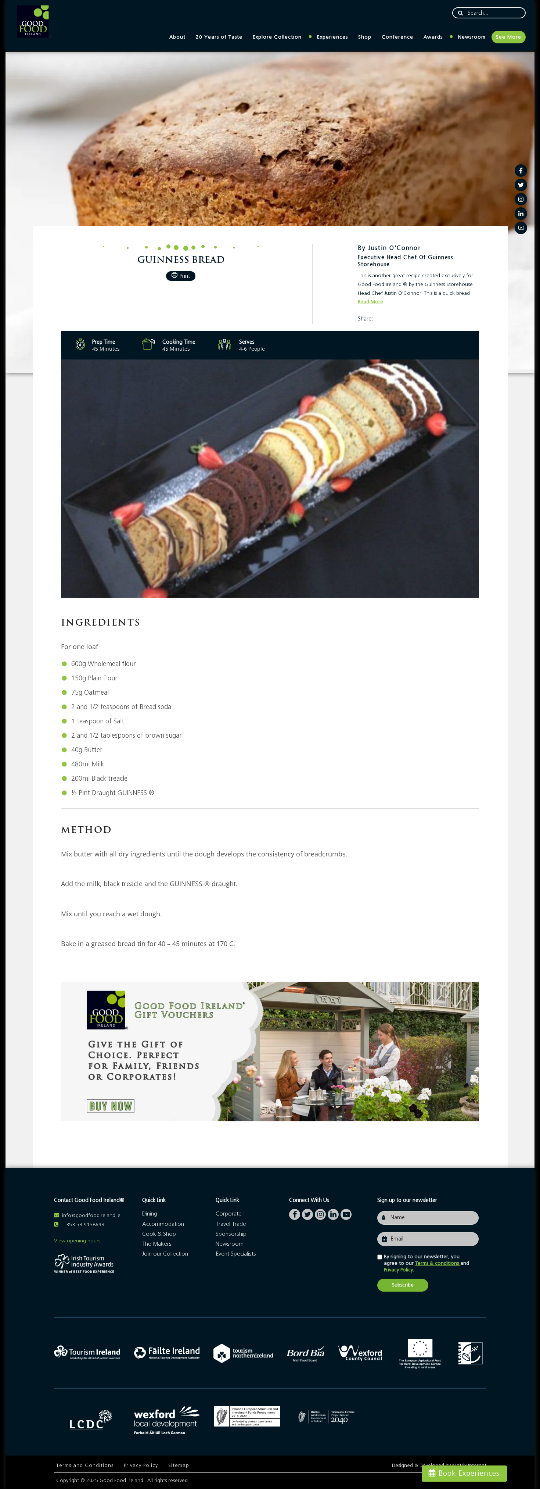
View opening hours (77, 1240)
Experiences (332, 37)
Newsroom (472, 37)
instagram (320, 1212)
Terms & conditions (437, 1263)
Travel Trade (231, 1224)
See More (508, 37)
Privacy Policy (141, 1465)
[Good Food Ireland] (34, 21)
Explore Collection (277, 37)
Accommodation (163, 1224)
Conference (397, 37)
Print (184, 276)
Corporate (229, 1214)
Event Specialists (236, 1254)
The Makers (157, 1244)
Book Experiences (469, 1473)
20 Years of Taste (219, 37)
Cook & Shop (159, 1234)
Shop (364, 37)
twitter (307, 1212)
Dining (149, 1214)
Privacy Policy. (399, 1270)
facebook (294, 1212)
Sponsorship (231, 1234)
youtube (346, 1212)
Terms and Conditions (85, 1465)
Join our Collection (165, 1254)
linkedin (333, 1212)
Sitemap (178, 1465)
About (177, 37)
